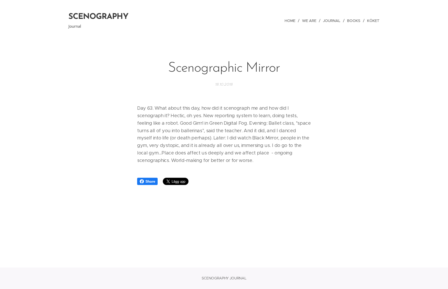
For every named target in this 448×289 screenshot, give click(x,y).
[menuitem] (291, 20)
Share (150, 181)
